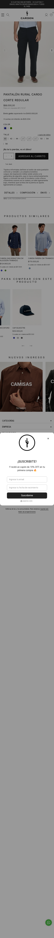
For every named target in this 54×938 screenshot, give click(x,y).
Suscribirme (27, 495)
